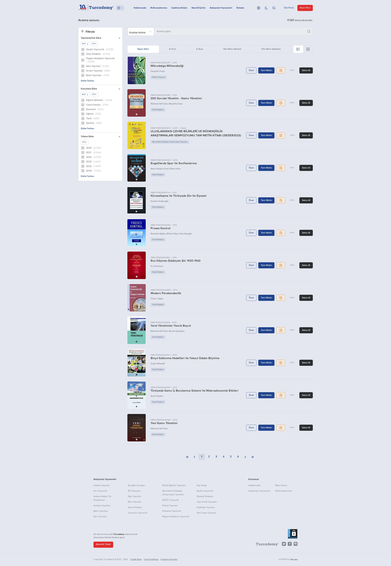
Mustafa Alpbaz (158, 234)
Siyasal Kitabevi (205, 496)
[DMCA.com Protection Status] (293, 534)
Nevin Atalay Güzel (160, 169)
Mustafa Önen (176, 104)
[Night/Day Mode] (266, 8)
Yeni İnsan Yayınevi (206, 513)
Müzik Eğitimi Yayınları (174, 485)
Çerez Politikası (151, 560)
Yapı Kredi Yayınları (207, 502)
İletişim (240, 8)
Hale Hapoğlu (185, 234)
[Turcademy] (266, 545)
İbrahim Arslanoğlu (159, 201)
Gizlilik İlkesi (136, 560)
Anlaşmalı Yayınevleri (221, 8)
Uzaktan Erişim (179, 8)
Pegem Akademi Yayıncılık (175, 517)
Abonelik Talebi (103, 544)
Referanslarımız (158, 8)
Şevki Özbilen (157, 396)
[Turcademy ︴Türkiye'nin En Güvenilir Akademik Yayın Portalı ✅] (96, 8)
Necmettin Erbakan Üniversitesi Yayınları (169, 142)
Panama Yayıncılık (171, 511)
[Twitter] (284, 545)
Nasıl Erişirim (198, 8)
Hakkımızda (140, 8)
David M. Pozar (158, 71)
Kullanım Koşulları (169, 560)
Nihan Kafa (175, 169)
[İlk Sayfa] (187, 457)
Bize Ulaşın (281, 485)
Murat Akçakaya (177, 331)
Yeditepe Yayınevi (206, 507)
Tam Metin (266, 70)
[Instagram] (296, 545)
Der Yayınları (100, 517)
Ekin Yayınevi (134, 502)
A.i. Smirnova (157, 266)
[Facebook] (290, 545)
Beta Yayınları (100, 511)
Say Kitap (202, 485)
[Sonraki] (245, 457)
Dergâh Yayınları (136, 485)
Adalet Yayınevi (101, 485)
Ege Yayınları (134, 496)
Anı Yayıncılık (100, 491)
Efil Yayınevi (134, 491)
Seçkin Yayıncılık (205, 491)
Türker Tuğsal (157, 299)
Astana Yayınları (102, 506)
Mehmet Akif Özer (159, 104)
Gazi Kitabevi (158, 110)
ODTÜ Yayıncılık (170, 500)
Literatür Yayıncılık (137, 513)
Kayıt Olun (305, 8)
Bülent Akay (172, 234)
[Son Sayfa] (252, 457)
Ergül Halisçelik (158, 364)
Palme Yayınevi (158, 77)
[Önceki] (194, 457)
